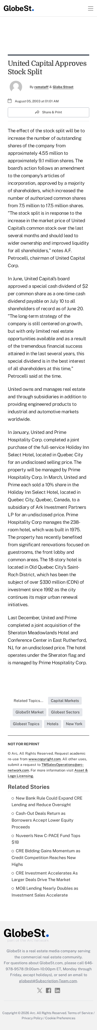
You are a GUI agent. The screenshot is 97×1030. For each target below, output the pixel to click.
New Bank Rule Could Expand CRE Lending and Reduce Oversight (47, 801)
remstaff (41, 87)
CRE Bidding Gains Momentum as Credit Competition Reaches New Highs (46, 857)
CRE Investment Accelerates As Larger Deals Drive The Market (45, 876)
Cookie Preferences (60, 1018)
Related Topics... (28, 700)
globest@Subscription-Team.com (48, 981)
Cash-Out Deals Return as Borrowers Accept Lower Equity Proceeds (42, 820)
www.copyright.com (44, 759)
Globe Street (63, 87)
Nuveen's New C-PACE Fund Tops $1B (46, 839)
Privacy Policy (32, 1018)
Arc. (33, 1013)
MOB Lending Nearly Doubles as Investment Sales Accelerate (45, 891)
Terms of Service (80, 1013)
